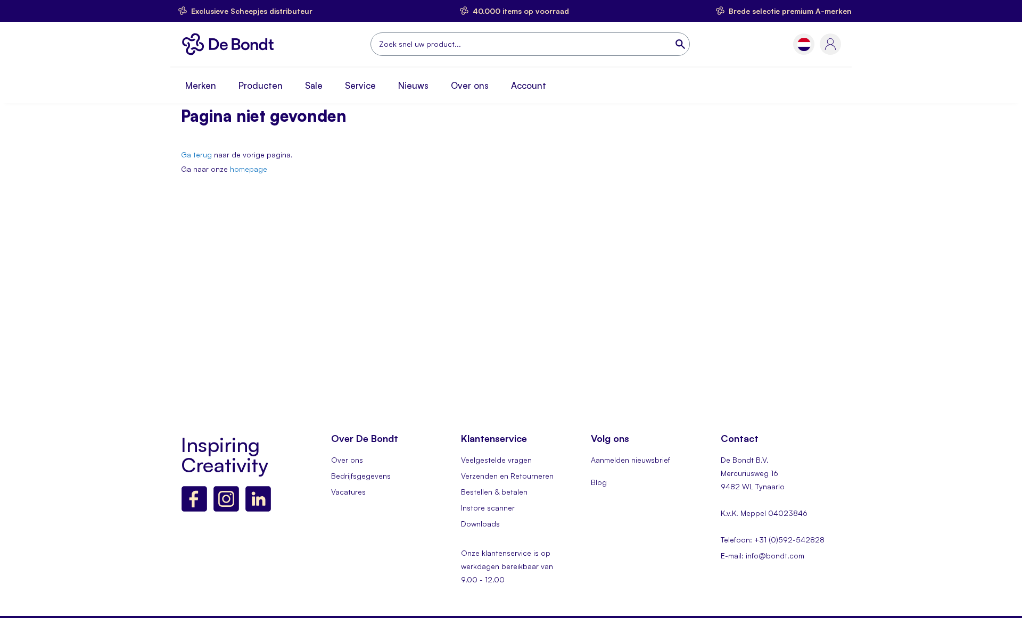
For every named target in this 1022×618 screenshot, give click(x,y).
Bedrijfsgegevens (361, 475)
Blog (599, 482)
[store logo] (231, 44)
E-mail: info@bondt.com (762, 555)
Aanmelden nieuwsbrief (630, 459)
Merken (200, 85)
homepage (248, 168)
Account (528, 85)
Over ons (470, 85)
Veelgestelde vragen (496, 459)
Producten (260, 85)
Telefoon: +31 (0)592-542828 (773, 539)
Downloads (480, 523)
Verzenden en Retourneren (507, 475)
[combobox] (530, 44)
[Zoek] (681, 44)
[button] (804, 44)
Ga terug (196, 154)
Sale (314, 85)
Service (360, 85)
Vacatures (348, 491)
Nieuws (413, 85)
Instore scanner (488, 507)
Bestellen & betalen (494, 491)
